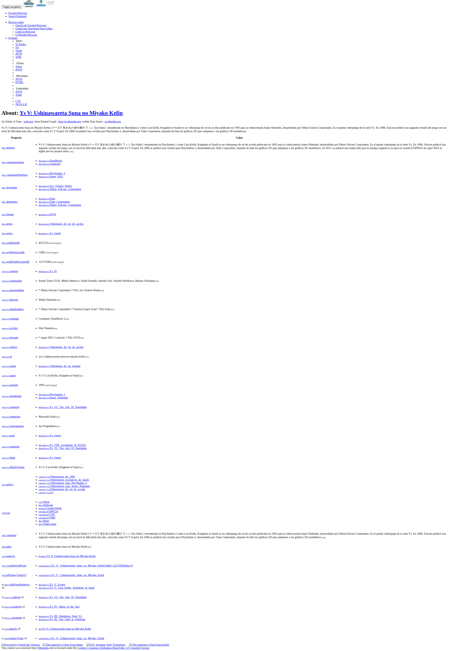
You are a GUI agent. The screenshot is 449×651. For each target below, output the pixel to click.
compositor (12, 280)
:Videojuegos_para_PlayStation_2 (63, 482)
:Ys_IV (48, 271)
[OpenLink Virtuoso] (20, 644)
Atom (18, 66)
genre (7, 223)
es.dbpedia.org (113, 121)
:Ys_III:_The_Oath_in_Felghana (62, 619)
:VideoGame (47, 524)
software (28, 121)
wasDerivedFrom (14, 565)
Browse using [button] (16, 22)
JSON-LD (21, 104)
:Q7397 (47, 514)
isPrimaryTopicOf (14, 575)
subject (7, 484)
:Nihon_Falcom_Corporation (60, 189)
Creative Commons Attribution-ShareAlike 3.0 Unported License (113, 647)
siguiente (10, 446)
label (6, 546)
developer (9, 187)
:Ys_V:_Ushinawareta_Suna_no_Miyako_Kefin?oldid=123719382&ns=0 (86, 565)
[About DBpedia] (29, 6)
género (9, 347)
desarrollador (13, 290)
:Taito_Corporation (54, 201)
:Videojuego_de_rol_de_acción (61, 223)
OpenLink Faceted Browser (30, 25)
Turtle (18, 50)
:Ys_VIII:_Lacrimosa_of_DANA (62, 445)
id (7, 356)
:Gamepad (49, 163)
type (6, 512)
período (10, 385)
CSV (18, 101)
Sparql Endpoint (17, 16)
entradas (10, 318)
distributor (10, 201)
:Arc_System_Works (55, 185)
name (9, 375)
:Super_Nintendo (53, 397)
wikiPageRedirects (16, 584)
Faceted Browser (17, 13)
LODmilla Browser (26, 34)
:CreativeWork (50, 508)
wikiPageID (11, 242)
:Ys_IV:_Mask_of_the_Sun (59, 606)
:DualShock (50, 160)
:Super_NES (51, 176)
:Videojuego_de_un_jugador (60, 366)
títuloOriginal (13, 467)
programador (13, 426)
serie (8, 435)
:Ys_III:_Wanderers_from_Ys (60, 616)
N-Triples (20, 44)
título (8, 457)
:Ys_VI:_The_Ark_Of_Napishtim (63, 407)
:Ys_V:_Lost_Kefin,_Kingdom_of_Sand (66, 587)
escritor (10, 328)
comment (9, 535)
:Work (44, 520)
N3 (17, 47)
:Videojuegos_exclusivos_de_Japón (64, 479)
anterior (10, 271)
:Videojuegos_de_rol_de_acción (62, 489)
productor (11, 416)
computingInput (13, 162)
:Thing (44, 501)
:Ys (46, 492)
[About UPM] (46, 6)
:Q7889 (47, 517)
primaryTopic (14, 638)
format (8, 214)
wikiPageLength (13, 252)
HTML (19, 82)
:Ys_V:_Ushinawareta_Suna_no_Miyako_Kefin (71, 575)
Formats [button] (12, 38)
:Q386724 (48, 511)
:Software (46, 505)
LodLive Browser (25, 31)
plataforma (11, 396)
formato (10, 337)
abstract (8, 147)
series (7, 233)
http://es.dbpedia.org (69, 121)
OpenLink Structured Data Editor (33, 28)
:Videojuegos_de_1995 (57, 476)
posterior (10, 407)
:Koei (47, 198)
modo (9, 366)
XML (18, 56)
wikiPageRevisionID (15, 261)
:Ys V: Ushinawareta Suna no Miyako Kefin (67, 556)
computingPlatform (15, 174)
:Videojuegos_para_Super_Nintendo (64, 486)
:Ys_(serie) (50, 233)
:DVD (47, 214)
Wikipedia (43, 647)
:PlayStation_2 (52, 173)
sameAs (8, 556)
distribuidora (13, 309)
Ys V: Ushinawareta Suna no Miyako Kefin (71, 113)
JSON (18, 53)
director (10, 299)
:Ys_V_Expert (52, 584)
